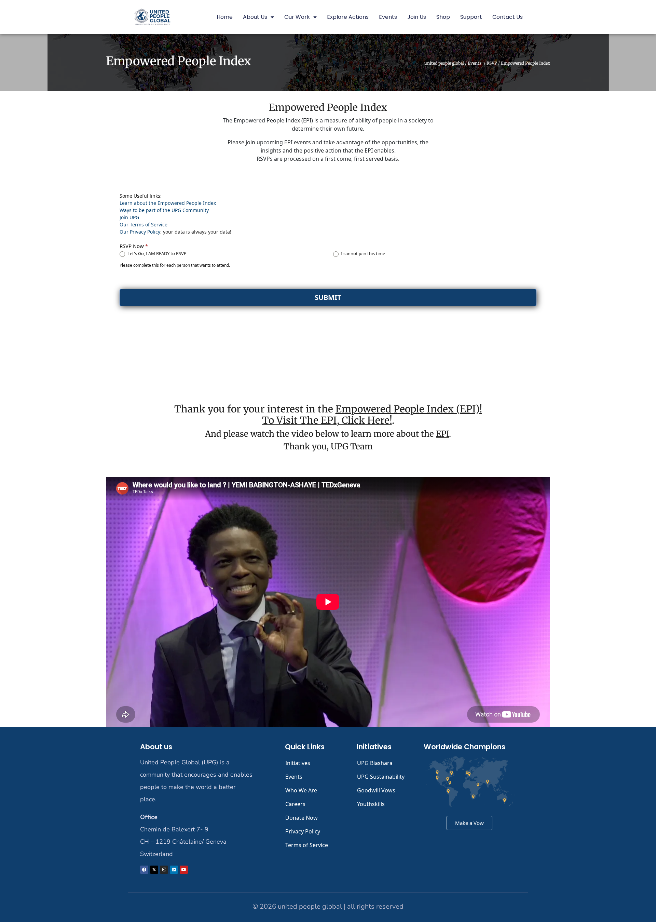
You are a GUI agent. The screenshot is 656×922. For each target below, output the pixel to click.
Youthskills (371, 804)
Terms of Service (306, 845)
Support (471, 17)
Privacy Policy (302, 831)
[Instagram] (164, 870)
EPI (442, 434)
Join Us (416, 17)
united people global (444, 63)
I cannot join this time (362, 253)
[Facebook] (144, 870)
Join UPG (129, 217)
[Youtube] (184, 870)
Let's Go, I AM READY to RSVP (156, 253)
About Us (255, 17)
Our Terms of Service (143, 224)
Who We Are (301, 790)
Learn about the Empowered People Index (168, 203)
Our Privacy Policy (140, 231)
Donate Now (301, 817)
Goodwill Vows (376, 790)
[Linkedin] (174, 870)
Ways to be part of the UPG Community (164, 210)
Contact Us (507, 17)
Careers (295, 804)
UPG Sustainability (381, 776)
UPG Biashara (375, 763)
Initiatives (297, 763)
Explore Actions (348, 17)
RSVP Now (134, 245)
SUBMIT (328, 297)
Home (225, 17)
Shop (443, 17)
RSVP (492, 63)
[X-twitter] (154, 870)
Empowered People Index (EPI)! (409, 409)
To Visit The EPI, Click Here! (327, 420)
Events (388, 17)
